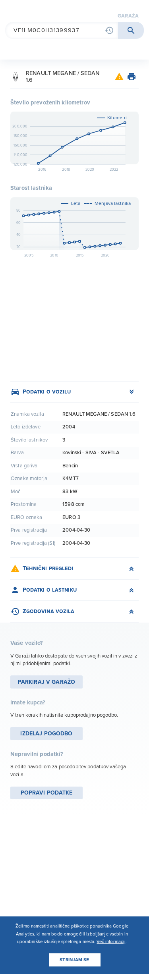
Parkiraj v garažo (46, 682)
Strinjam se (74, 960)
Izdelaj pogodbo (46, 734)
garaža (128, 16)
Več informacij (111, 941)
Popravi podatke (47, 793)
